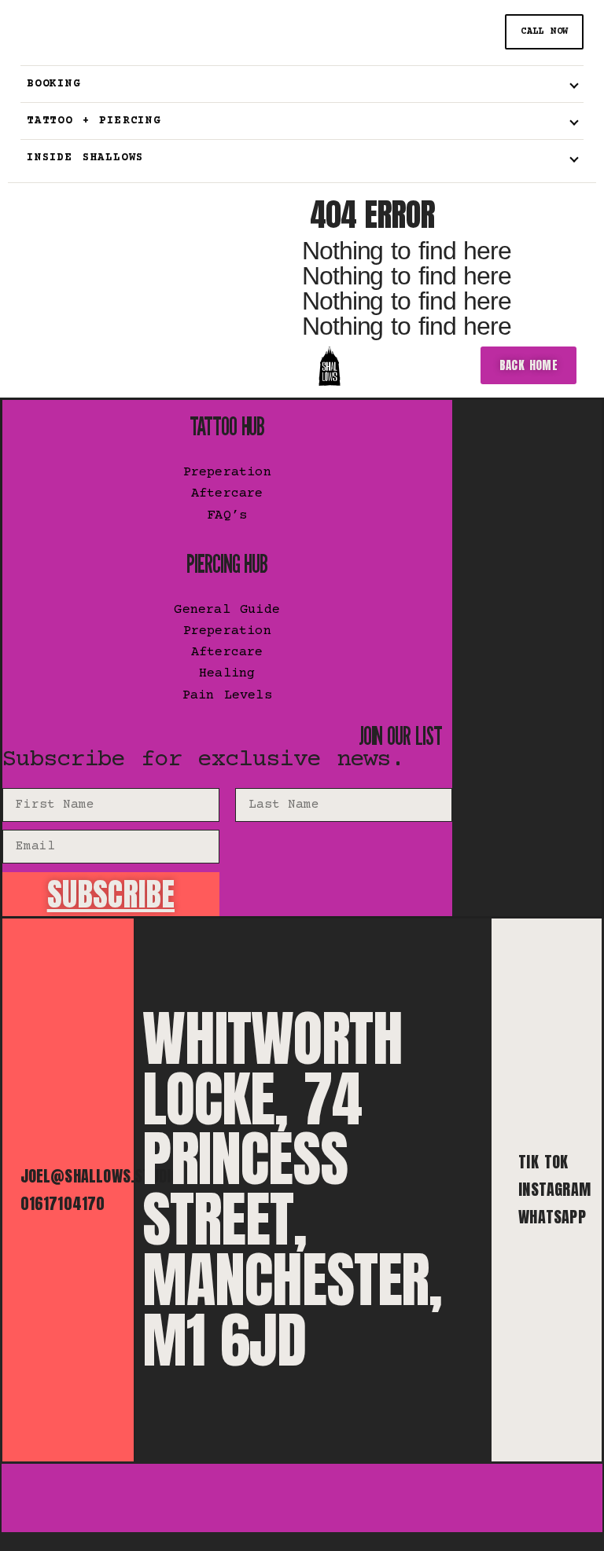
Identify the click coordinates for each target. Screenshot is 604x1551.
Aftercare (227, 493)
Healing (227, 673)
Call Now (544, 32)
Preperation (227, 472)
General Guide (227, 610)
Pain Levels (227, 695)
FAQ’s (227, 515)
